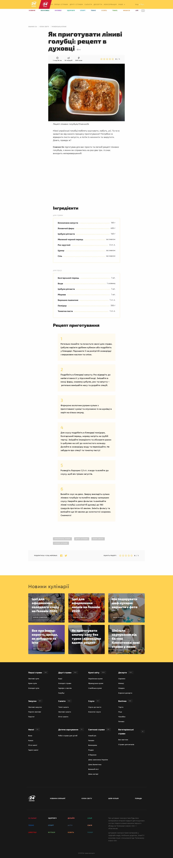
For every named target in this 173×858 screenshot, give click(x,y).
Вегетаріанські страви (130, 731)
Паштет (31, 717)
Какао (30, 740)
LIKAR (89, 818)
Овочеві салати (64, 712)
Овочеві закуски (35, 707)
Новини (32, 10)
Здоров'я (71, 10)
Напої (33, 729)
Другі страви (76, 4)
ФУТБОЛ (51, 832)
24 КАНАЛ (32, 818)
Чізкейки (121, 717)
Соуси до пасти (94, 707)
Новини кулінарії (57, 798)
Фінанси (126, 10)
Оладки (121, 688)
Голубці (61, 693)
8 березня (92, 755)
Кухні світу (44, 26)
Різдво (91, 750)
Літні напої (32, 745)
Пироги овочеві (34, 712)
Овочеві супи (33, 679)
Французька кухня (95, 683)
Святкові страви (98, 729)
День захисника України (98, 760)
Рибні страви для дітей (67, 736)
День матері (93, 774)
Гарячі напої (33, 750)
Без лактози (123, 740)
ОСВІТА (71, 832)
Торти (120, 707)
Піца (120, 712)
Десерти (98, 4)
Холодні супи (33, 688)
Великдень (92, 745)
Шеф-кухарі (118, 617)
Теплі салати (63, 707)
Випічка (124, 701)
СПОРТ (51, 825)
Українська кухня (59, 26)
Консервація (110, 4)
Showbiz (58, 10)
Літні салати (63, 717)
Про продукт (39, 649)
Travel (115, 10)
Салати (88, 4)
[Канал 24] (44, 4)
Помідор (62, 305)
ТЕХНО (31, 825)
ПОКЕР (90, 832)
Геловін (91, 740)
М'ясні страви (60, 543)
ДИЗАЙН (71, 818)
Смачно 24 (32, 26)
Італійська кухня (95, 688)
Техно (93, 10)
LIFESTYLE (32, 832)
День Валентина (94, 764)
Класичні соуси (94, 712)
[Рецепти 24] (33, 4)
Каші (60, 679)
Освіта (104, 10)
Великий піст (93, 769)
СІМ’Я (89, 825)
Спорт (82, 10)
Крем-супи (32, 683)
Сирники (121, 679)
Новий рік (92, 736)
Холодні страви (64, 683)
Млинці (121, 683)
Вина (30, 736)
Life (136, 10)
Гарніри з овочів (65, 688)
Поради (138, 798)
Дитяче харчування (70, 729)
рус (142, 4)
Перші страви (61, 4)
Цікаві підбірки (40, 617)
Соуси (93, 701)
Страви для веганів (126, 744)
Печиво (121, 721)
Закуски (34, 701)
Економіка (45, 10)
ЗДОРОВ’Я (52, 818)
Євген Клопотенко (122, 650)
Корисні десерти (125, 693)
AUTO (70, 825)
